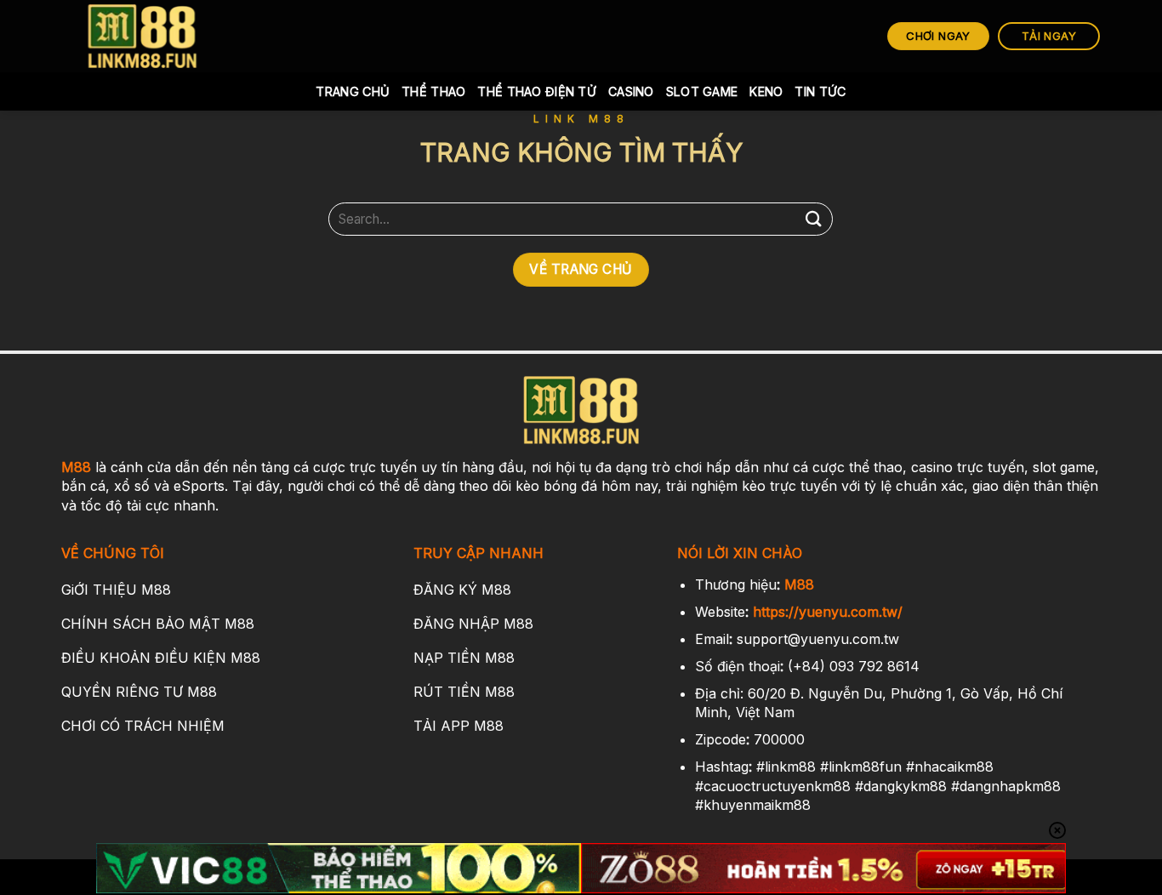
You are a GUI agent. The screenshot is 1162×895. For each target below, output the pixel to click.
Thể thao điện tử (536, 91)
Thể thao (433, 91)
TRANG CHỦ (353, 91)
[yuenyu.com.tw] (143, 36)
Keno (766, 91)
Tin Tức (820, 91)
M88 (76, 467)
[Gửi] (813, 219)
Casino (631, 91)
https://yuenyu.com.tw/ (828, 611)
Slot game (702, 91)
